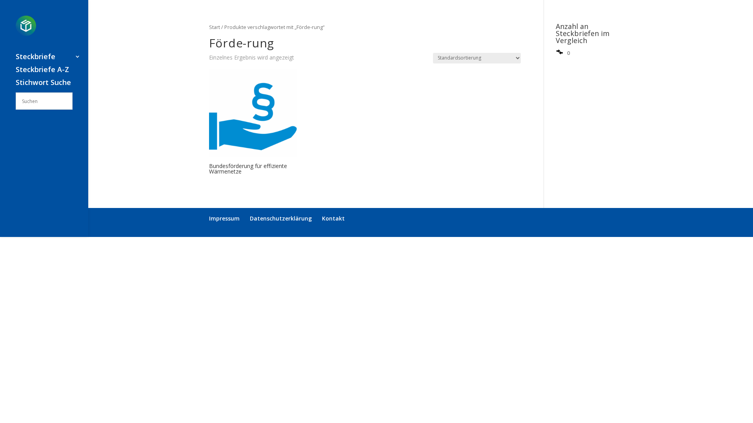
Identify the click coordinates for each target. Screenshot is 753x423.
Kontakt (333, 218)
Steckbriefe (35, 57)
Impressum (224, 218)
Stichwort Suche (43, 83)
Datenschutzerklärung (281, 218)
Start (214, 27)
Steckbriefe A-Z (42, 70)
